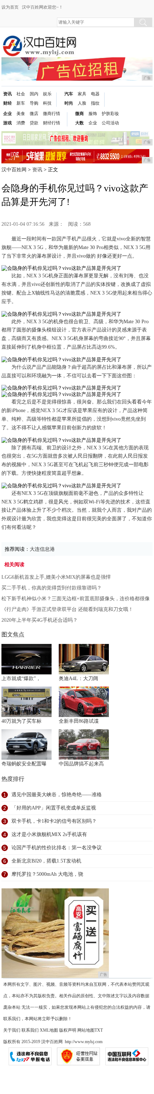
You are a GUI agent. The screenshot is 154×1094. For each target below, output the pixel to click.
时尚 (68, 103)
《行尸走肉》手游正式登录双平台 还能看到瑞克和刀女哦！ (67, 609)
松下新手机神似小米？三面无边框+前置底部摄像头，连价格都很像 (75, 598)
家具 (82, 93)
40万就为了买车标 (21, 721)
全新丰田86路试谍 (79, 721)
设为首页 (10, 7)
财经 (7, 103)
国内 (34, 93)
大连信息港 (42, 549)
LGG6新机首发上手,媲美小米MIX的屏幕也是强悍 (56, 577)
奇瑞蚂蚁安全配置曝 (24, 763)
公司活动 (110, 122)
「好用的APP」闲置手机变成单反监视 (53, 808)
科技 (47, 103)
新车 (20, 103)
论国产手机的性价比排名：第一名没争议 (56, 847)
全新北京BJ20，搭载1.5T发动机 (46, 861)
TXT (99, 1030)
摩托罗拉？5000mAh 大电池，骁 (47, 874)
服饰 (92, 113)
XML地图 (49, 1030)
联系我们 (30, 1030)
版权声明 (67, 1030)
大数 (79, 122)
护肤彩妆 (110, 113)
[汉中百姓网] (39, 40)
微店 (34, 113)
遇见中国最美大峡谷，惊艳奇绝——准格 (56, 794)
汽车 (68, 93)
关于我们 (11, 1030)
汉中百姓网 (14, 169)
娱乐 (47, 93)
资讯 (7, 93)
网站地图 (86, 1030)
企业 (7, 113)
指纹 (95, 103)
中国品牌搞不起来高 (81, 763)
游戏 (7, 122)
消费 (20, 122)
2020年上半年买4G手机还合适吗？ (39, 620)
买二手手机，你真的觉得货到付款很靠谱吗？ (51, 588)
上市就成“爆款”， (21, 678)
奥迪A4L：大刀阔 (78, 678)
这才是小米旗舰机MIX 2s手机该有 (49, 834)
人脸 (82, 103)
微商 (79, 113)
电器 (95, 93)
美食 (20, 113)
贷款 (34, 122)
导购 (34, 103)
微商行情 (51, 113)
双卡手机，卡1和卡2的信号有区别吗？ (54, 821)
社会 (20, 93)
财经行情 (51, 122)
